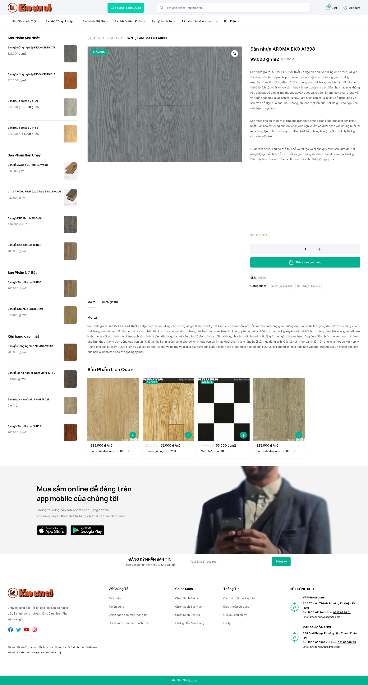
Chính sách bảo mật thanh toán (129, 623)
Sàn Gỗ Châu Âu (71, 647)
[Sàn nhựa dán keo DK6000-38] (113, 409)
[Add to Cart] (132, 435)
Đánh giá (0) (110, 302)
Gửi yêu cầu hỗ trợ (235, 615)
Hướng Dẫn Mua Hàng (189, 623)
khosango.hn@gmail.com (325, 646)
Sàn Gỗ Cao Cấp (53, 652)
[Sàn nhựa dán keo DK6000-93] (279, 409)
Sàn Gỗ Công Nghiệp (59, 21)
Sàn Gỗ (11, 647)
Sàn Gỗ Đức (55, 647)
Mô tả (91, 302)
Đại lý (226, 623)
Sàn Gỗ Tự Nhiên (16, 652)
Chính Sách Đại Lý (187, 598)
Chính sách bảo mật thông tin (128, 615)
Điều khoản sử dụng (236, 606)
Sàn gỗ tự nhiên (161, 21)
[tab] (91, 302)
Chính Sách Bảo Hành (189, 606)
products (113, 38)
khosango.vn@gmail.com (325, 616)
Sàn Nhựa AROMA (280, 286)
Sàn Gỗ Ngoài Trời (24, 21)
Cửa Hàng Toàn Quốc (126, 8)
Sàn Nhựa (43, 647)
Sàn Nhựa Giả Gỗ (94, 21)
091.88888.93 (347, 642)
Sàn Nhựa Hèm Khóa (128, 21)
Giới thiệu (115, 598)
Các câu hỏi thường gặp (239, 598)
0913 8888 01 (342, 612)
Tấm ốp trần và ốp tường (198, 21)
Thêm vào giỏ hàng (308, 262)
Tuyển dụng (116, 606)
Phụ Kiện (230, 21)
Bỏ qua (192, 680)
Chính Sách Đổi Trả (187, 615)
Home (97, 38)
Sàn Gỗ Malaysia (89, 647)
